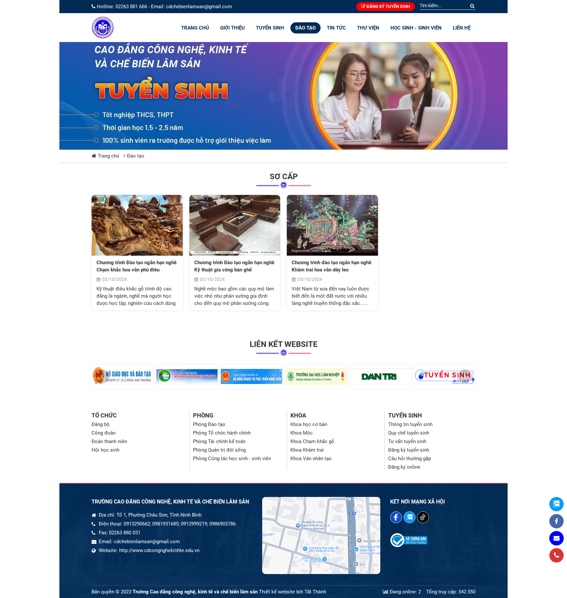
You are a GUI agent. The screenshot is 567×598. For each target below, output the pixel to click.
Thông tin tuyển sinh (410, 424)
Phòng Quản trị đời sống (219, 450)
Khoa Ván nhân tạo (311, 458)
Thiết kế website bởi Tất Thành (292, 592)
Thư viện (368, 28)
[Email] (556, 538)
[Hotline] (556, 555)
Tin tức (336, 28)
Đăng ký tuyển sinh (388, 6)
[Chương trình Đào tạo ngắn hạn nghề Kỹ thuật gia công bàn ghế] (235, 225)
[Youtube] (423, 517)
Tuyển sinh (270, 28)
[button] (102, 376)
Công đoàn (104, 433)
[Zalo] (409, 517)
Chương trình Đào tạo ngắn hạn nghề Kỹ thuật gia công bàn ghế (234, 266)
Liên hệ (462, 28)
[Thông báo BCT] (409, 545)
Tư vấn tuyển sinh (407, 441)
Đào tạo (305, 28)
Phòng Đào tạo (209, 424)
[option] (122, 376)
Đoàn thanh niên (109, 441)
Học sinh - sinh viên (416, 28)
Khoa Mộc (301, 433)
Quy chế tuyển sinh (408, 433)
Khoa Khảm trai (307, 450)
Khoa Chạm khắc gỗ (312, 441)
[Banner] (283, 96)
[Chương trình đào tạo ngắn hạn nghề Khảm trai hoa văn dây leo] (332, 225)
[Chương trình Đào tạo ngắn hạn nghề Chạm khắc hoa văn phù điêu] (137, 225)
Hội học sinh (105, 450)
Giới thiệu (232, 28)
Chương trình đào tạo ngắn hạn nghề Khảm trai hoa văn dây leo (331, 266)
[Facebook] (396, 517)
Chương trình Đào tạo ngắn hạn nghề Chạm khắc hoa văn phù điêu (136, 266)
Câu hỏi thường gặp (409, 458)
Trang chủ (195, 28)
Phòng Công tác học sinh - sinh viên (232, 458)
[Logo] (103, 27)
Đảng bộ (101, 424)
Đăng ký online (404, 467)
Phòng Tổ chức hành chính (222, 433)
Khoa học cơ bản (308, 424)
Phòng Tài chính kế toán (219, 441)
